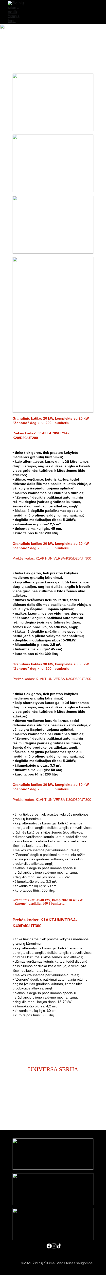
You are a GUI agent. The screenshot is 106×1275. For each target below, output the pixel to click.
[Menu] (95, 12)
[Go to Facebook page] (49, 1246)
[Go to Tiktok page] (58, 1246)
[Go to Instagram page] (54, 1246)
